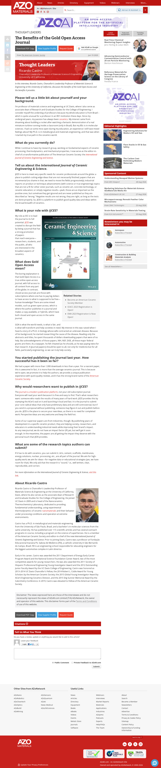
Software (74, 728)
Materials (100, 705)
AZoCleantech (19, 701)
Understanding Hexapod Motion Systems (123, 178)
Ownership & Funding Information (131, 729)
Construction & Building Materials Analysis (125, 255)
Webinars (100, 695)
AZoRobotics (19, 698)
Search (124, 698)
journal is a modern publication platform (38, 392)
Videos (73, 715)
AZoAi (43, 701)
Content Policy (128, 724)
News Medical (47, 705)
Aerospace (119, 230)
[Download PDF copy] (8, 39)
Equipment (75, 705)
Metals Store (76, 721)
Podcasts (100, 718)
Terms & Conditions (130, 715)
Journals (74, 724)
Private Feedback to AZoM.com (87, 662)
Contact (125, 708)
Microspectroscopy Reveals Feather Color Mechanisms (124, 200)
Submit (96, 666)
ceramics (63, 119)
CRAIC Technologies (116, 205)
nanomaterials (49, 510)
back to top (136, 737)
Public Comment (62, 662)
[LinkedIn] (8, 45)
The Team (100, 728)
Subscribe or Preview (123, 233)
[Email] (8, 69)
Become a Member (129, 701)
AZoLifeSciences (47, 708)
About (124, 695)
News (73, 695)
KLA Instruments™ (116, 214)
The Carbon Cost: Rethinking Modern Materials (132, 160)
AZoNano (18, 695)
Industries (100, 711)
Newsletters (127, 705)
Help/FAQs (100, 724)
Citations (20, 623)
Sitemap (125, 721)
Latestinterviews (110, 33)
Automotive (120, 242)
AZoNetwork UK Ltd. (117, 194)
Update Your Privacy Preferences (34, 765)
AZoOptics (18, 705)
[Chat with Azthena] (154, 763)
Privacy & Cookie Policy (131, 718)
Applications (101, 708)
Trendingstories (140, 33)
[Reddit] (8, 63)
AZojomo (99, 715)
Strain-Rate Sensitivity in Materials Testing (124, 210)
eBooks (74, 711)
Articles (74, 698)
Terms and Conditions (86, 601)
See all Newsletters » (113, 266)
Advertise (126, 711)
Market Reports (102, 701)
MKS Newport (114, 182)
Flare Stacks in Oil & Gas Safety (134, 145)
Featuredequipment (125, 33)
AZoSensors (46, 695)
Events (73, 718)
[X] (8, 57)
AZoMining (18, 711)
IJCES (27, 222)
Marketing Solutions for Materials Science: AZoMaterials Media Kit (124, 189)
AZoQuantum (46, 698)
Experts (99, 721)
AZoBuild (17, 708)
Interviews (100, 698)
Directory (74, 3)
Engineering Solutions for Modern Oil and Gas (135, 131)
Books (73, 708)
